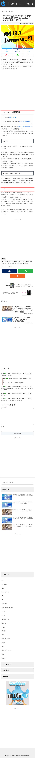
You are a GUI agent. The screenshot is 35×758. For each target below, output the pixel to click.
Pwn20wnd (19, 263)
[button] (31, 482)
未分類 (3, 642)
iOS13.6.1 (29, 261)
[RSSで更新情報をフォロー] (17, 276)
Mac (3, 596)
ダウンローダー (6, 619)
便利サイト (5, 631)
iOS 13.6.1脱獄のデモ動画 (25, 126)
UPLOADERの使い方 (7, 607)
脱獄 (4, 258)
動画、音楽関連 (6, 638)
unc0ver (26, 263)
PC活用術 (4, 603)
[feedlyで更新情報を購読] (25, 271)
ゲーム (3, 615)
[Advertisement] (17, 89)
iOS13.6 (22, 261)
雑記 (3, 654)
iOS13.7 (5, 263)
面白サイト (5, 658)
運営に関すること (6, 650)
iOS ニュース (5, 592)
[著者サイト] (9, 271)
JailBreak (12, 263)
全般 (3, 634)
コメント (4, 407)
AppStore (4, 584)
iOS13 (16, 261)
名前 (2, 426)
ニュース (4, 623)
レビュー (4, 627)
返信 (29, 373)
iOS (11, 261)
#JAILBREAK (12, 117)
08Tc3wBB (5, 261)
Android (4, 580)
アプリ (3, 611)
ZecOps (5, 266)
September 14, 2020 (24, 121)
